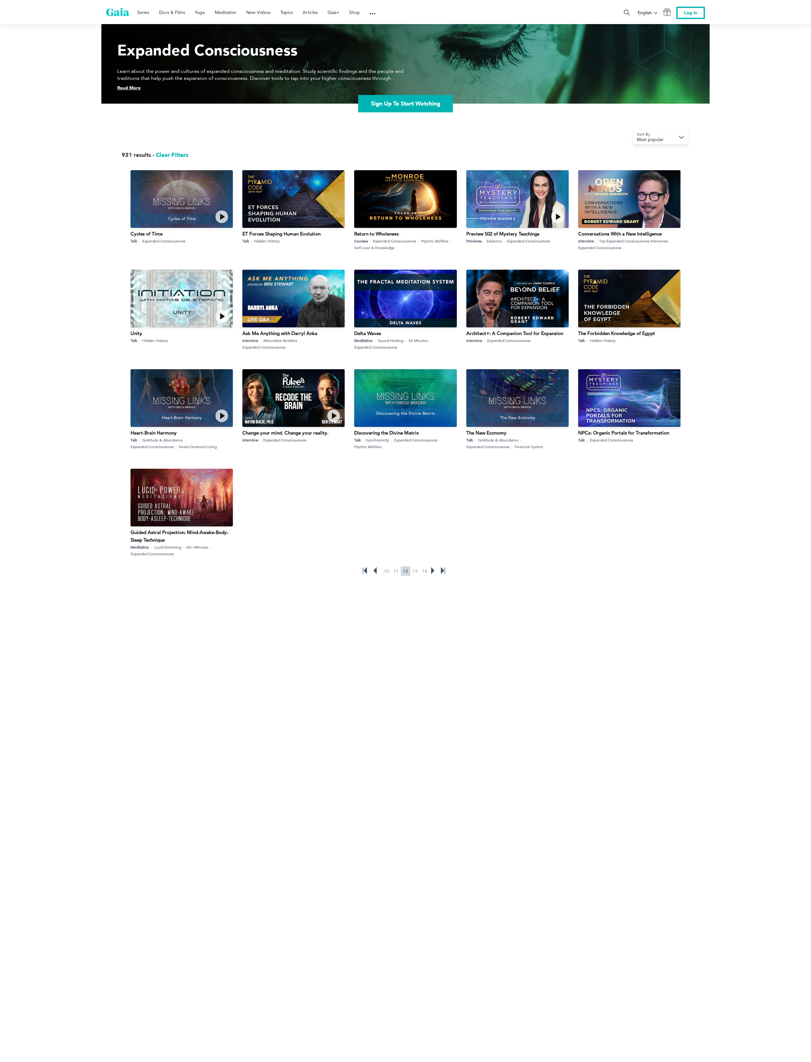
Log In (690, 13)
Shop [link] (354, 12)
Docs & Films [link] (172, 12)
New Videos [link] (258, 12)
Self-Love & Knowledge (374, 247)
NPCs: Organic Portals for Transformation (623, 433)
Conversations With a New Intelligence (620, 234)
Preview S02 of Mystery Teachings (503, 234)
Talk (134, 240)
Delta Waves (367, 333)
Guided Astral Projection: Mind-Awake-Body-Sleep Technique (179, 536)
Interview (586, 240)
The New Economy (486, 433)
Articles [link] (310, 12)
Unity (136, 333)
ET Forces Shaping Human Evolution (281, 234)
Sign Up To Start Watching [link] (405, 104)
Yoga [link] (200, 12)
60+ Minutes (197, 547)
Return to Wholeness (376, 234)
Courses (361, 240)
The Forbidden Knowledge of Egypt (616, 333)
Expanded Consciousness (163, 240)
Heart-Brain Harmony (154, 433)
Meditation (363, 340)
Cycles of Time (147, 234)
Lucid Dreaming (167, 547)
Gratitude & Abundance (162, 439)
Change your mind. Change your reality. (285, 433)
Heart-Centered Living (198, 446)
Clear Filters (172, 155)
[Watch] (221, 216)
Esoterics (494, 240)
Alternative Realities (280, 340)
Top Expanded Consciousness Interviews (633, 240)
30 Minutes (418, 340)
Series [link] (143, 12)
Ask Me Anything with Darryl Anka (279, 333)
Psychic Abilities (434, 240)
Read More (129, 88)
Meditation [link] (226, 12)
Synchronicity (377, 439)
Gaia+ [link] (333, 12)
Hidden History (267, 240)
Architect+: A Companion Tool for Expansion (514, 333)
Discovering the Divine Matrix (386, 433)
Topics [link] (286, 12)
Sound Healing (390, 340)
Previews (474, 240)
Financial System (528, 446)
